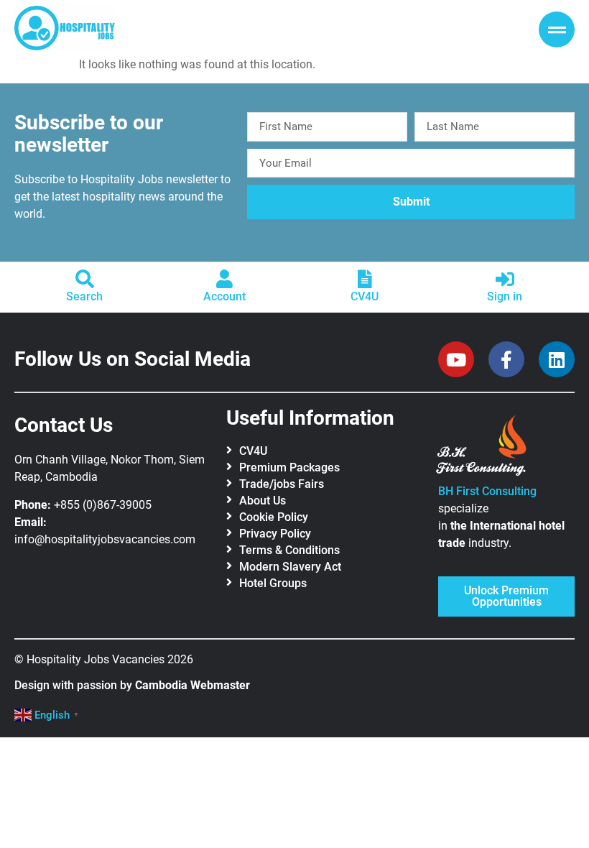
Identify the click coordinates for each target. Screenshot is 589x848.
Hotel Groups (273, 583)
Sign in (504, 296)
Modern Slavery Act (290, 566)
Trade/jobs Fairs (281, 484)
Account (224, 296)
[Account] (224, 278)
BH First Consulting (487, 491)
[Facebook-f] (506, 359)
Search (84, 296)
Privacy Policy (275, 533)
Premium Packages (289, 467)
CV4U (365, 296)
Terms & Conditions (289, 550)
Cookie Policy (273, 517)
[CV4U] (365, 278)
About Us (262, 500)
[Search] (84, 278)
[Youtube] (456, 359)
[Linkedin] (557, 359)
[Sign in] (505, 278)
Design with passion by (132, 685)
